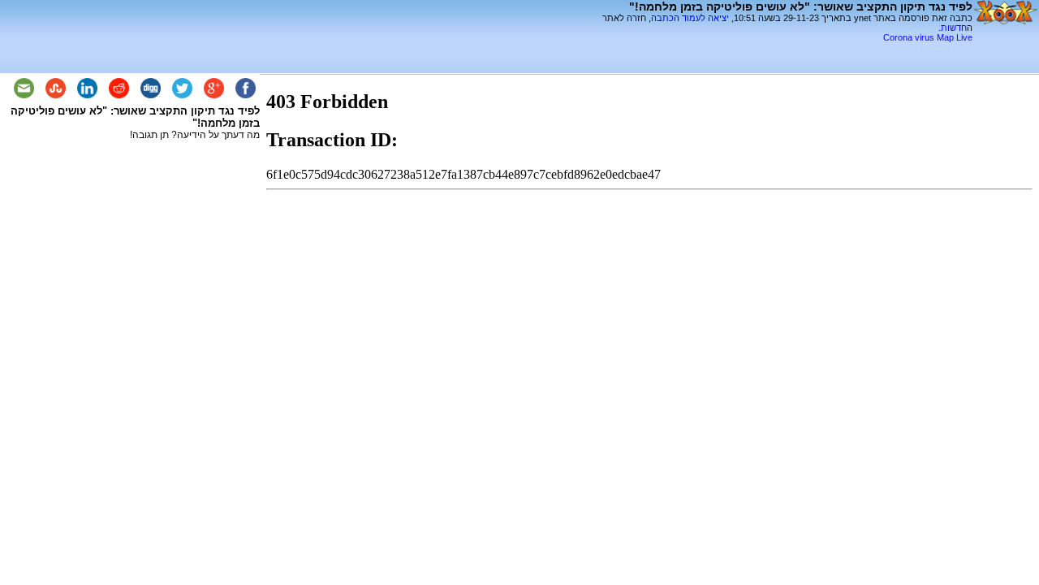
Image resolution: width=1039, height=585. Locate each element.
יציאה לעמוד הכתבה (690, 18)
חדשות (954, 27)
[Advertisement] (782, 48)
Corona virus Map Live (927, 37)
